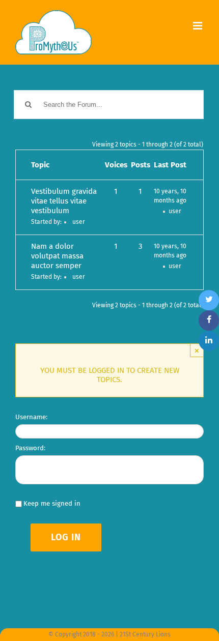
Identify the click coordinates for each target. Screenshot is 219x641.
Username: (31, 417)
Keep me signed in (51, 503)
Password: (30, 448)
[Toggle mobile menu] (198, 25)
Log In (66, 537)
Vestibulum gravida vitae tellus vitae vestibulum (64, 201)
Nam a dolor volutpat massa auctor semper (57, 256)
